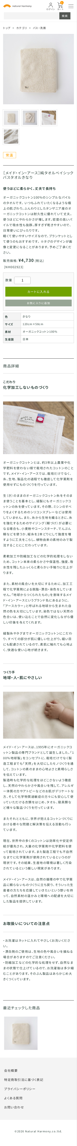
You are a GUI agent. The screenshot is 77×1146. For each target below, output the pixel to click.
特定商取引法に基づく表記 (23, 1079)
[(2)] (49, 117)
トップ (7, 28)
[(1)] (30, 117)
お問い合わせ (14, 1107)
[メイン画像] (11, 117)
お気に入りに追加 (38, 303)
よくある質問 (13, 1098)
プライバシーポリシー (20, 1089)
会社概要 (11, 1070)
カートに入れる (38, 291)
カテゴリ (21, 28)
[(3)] (11, 136)
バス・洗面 (39, 28)
